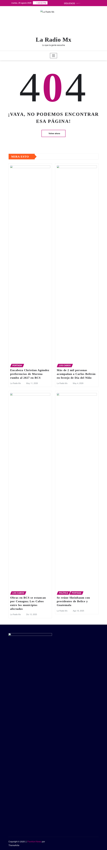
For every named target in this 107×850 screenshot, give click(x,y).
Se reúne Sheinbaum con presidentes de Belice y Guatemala (73, 601)
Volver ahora (54, 133)
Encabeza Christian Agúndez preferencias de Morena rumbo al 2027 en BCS (29, 374)
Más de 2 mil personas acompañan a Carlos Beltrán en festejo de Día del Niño (76, 374)
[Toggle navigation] (53, 55)
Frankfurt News (34, 841)
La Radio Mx (53, 39)
